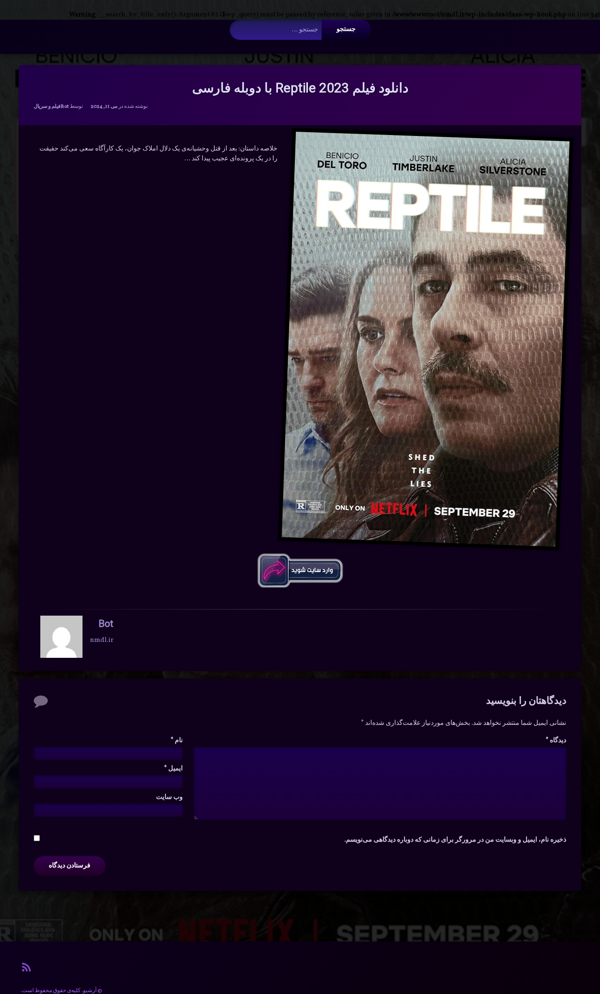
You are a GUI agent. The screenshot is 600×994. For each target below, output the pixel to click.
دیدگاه (556, 740)
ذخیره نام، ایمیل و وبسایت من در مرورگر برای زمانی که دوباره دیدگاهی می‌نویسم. (455, 840)
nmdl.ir (101, 640)
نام (177, 740)
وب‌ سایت (169, 797)
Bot (64, 106)
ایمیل (173, 768)
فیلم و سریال (47, 106)
